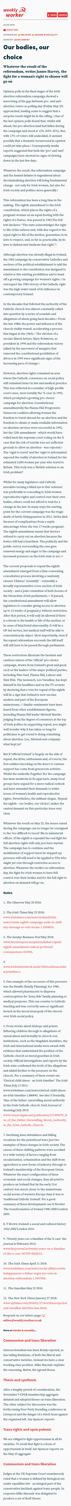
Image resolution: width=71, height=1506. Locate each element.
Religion (26, 34)
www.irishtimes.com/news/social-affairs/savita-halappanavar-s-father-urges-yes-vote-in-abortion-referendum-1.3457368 (34, 1273)
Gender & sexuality (46, 34)
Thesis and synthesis (19, 1380)
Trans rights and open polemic (27, 1429)
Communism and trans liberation (29, 1340)
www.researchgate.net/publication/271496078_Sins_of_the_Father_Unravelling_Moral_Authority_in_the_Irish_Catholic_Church (35, 1120)
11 (49, 595)
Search (63, 14)
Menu (53, 14)
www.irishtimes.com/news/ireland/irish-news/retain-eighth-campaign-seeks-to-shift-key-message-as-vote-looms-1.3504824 (32, 922)
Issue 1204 (12, 29)
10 (62, 556)
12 (21, 704)
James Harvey (22, 39)
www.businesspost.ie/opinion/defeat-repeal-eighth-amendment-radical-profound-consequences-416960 (32, 947)
